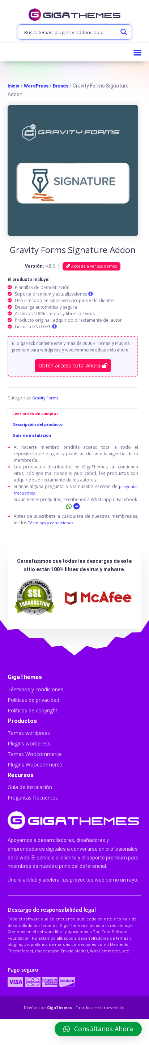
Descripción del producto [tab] (37, 424)
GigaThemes (59, 1007)
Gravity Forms (45, 397)
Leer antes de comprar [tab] (35, 413)
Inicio (14, 86)
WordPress (36, 86)
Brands (60, 86)
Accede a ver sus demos (93, 266)
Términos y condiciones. (51, 522)
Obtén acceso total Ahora (70, 365)
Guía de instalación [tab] (31, 435)
